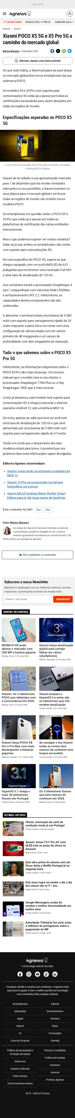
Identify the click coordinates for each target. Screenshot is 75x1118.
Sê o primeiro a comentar (39, 554)
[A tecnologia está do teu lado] (20, 14)
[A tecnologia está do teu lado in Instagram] (28, 974)
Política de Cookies (55, 1057)
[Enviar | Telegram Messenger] (70, 51)
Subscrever (63, 599)
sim (38, 509)
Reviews (55, 1018)
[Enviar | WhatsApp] (64, 51)
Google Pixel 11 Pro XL (38, 22)
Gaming (55, 1040)
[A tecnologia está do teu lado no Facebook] (20, 974)
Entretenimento (55, 1011)
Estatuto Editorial (20, 1068)
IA (20, 1033)
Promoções (55, 1033)
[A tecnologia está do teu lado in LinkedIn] (55, 974)
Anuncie (55, 1072)
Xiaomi (20, 1026)
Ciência (55, 1004)
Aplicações (20, 1011)
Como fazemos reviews (20, 1083)
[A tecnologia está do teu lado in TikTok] (46, 974)
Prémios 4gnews (55, 1079)
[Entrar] (70, 13)
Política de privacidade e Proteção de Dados (20, 1052)
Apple (20, 1018)
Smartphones (20, 1004)
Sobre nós (20, 1061)
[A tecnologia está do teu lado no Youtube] (37, 974)
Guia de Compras (20, 1040)
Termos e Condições (55, 1050)
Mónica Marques (11, 51)
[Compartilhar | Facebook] (52, 51)
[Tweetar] (58, 51)
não (48, 509)
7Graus (46, 1093)
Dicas (55, 1026)
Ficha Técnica (20, 1076)
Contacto (55, 1065)
